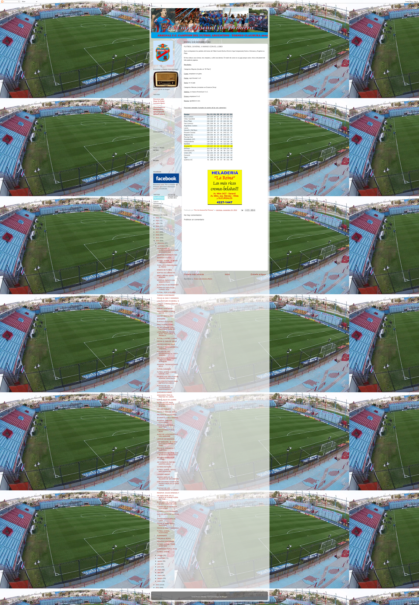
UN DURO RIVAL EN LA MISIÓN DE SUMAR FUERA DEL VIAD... (167, 497)
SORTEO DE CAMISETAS (166, 273)
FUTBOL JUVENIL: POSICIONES (163, 532)
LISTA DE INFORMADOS (165, 439)
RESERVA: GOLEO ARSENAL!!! (168, 493)
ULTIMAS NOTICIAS (164, 467)
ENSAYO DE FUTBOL (164, 270)
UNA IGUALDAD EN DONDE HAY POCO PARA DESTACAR (167, 359)
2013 (158, 585)
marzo (159, 575)
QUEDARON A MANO (164, 392)
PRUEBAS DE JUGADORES (166, 415)
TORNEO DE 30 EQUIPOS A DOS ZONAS (167, 507)
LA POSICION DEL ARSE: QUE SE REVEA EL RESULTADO (167, 453)
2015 (158, 238)
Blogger (224, 597)
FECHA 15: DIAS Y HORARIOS (168, 528)
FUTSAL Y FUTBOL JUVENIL (167, 338)
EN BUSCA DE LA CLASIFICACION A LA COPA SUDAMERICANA (167, 250)
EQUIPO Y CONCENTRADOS (167, 511)
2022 (158, 218)
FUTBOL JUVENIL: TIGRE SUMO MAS (166, 545)
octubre (160, 555)
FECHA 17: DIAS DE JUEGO (167, 412)
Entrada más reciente (194, 274)
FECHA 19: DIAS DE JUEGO (167, 341)
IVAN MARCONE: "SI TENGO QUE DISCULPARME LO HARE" (167, 443)
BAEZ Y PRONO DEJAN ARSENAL (165, 276)
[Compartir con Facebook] (252, 210)
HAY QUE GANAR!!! (164, 409)
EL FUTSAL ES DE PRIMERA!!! (168, 285)
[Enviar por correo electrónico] (246, 210)
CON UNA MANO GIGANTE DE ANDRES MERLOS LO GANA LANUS (168, 483)
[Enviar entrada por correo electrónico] (242, 210)
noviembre (161, 246)
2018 (158, 229)
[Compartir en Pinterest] (254, 210)
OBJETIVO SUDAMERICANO (167, 255)
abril (159, 572)
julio (159, 564)
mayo (159, 570)
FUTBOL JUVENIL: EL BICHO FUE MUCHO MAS (167, 261)
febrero (160, 578)
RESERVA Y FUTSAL (164, 258)
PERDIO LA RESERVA (164, 308)
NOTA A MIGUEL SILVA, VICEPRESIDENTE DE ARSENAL (165, 404)
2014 (158, 240)
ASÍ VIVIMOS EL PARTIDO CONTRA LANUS (166, 463)
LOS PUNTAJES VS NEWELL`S (168, 301)
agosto (160, 561)
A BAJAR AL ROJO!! (164, 538)
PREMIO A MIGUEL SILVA (166, 344)
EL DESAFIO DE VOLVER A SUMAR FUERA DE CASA (167, 503)
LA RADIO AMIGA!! (163, 474)
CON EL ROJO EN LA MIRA (166, 400)
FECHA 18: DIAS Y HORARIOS (168, 298)
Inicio (227, 274)
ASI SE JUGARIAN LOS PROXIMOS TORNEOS (166, 328)
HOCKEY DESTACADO (165, 316)
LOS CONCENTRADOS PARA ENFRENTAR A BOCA (167, 382)
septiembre (161, 558)
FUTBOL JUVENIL (163, 552)
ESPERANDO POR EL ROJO (167, 549)
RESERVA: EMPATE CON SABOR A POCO (166, 281)
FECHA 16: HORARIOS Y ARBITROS (166, 426)
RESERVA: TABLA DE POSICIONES (164, 421)
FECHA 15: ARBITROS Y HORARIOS (165, 524)
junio (159, 567)
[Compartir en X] (250, 210)
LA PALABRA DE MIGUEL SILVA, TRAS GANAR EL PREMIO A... (166, 333)
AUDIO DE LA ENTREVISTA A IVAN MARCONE (167, 435)
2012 (158, 587)
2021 (158, 220)
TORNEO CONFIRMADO (165, 295)
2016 (158, 235)
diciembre (161, 243)
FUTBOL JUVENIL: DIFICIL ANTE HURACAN (166, 470)
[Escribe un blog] (248, 210)
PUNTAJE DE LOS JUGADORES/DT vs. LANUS (167, 489)
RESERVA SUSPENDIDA (165, 541)
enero (159, 581)
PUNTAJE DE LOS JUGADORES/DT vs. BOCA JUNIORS (167, 353)
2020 (158, 223)
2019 (158, 226)
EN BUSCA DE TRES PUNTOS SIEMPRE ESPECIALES (167, 377)
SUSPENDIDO (162, 535)
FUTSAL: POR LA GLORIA (166, 292)
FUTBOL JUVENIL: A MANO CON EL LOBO (166, 373)
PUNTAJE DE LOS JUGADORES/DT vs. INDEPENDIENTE (165, 387)
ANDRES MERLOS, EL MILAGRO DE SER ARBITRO (168, 478)
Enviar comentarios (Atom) (203, 279)
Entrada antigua (258, 274)
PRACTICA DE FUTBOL (165, 324)
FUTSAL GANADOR (164, 369)
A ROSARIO (161, 319)
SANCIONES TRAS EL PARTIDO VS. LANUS (165, 396)
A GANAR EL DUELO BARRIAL (167, 418)
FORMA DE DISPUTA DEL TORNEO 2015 (166, 288)
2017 (158, 232)
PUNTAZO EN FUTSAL (165, 322)
